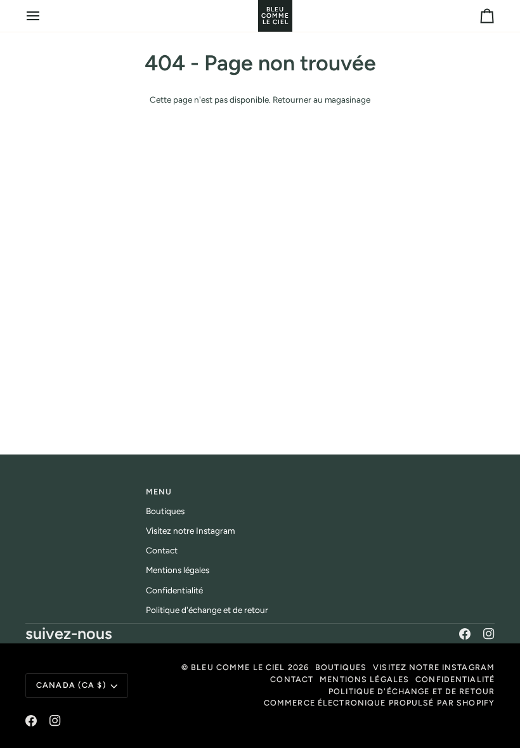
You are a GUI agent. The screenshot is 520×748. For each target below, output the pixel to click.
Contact (162, 550)
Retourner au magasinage (321, 99)
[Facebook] (465, 634)
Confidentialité (174, 590)
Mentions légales (177, 570)
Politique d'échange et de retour (207, 610)
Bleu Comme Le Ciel (238, 667)
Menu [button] (159, 491)
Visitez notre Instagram (190, 531)
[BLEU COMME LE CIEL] (259, 16)
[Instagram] (489, 634)
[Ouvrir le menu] (44, 16)
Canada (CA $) (71, 685)
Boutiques (165, 511)
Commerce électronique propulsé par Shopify (379, 702)
